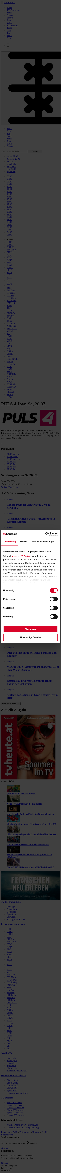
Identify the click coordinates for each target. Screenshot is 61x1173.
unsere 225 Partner (21, 556)
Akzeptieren (30, 629)
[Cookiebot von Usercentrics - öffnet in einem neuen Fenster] (45, 534)
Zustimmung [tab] (9, 541)
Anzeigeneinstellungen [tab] (42, 541)
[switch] (54, 599)
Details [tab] (23, 541)
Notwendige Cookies (30, 637)
